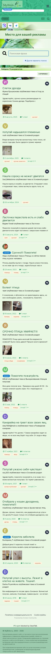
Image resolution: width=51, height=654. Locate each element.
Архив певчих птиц (38, 508)
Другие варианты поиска (36, 61)
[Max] (4, 25)
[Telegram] (16, 25)
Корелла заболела (23, 536)
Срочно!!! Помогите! (24, 252)
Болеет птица (10, 287)
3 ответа (26, 158)
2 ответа (24, 358)
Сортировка (43, 74)
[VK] (10, 25)
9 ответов (26, 451)
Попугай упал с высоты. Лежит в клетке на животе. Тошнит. (22, 580)
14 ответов (24, 519)
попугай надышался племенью (21, 132)
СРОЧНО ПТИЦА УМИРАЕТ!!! (20, 331)
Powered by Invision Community (25, 618)
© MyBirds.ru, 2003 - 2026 (13, 631)
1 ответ (25, 117)
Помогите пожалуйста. (25, 375)
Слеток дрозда (11, 88)
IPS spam (16, 626)
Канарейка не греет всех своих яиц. (24, 422)
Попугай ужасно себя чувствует (22, 469)
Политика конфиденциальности (18, 615)
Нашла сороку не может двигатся (23, 176)
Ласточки (35, 223)
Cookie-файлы (40, 615)
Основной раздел (31, 135)
